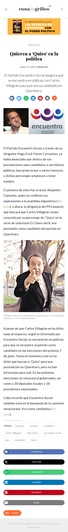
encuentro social (52, 432)
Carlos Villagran (13, 432)
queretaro (20, 440)
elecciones (32, 432)
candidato (49, 425)
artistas (34, 425)
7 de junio (19, 425)
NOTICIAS (34, 45)
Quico (34, 440)
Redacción (42, 66)
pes (7, 440)
